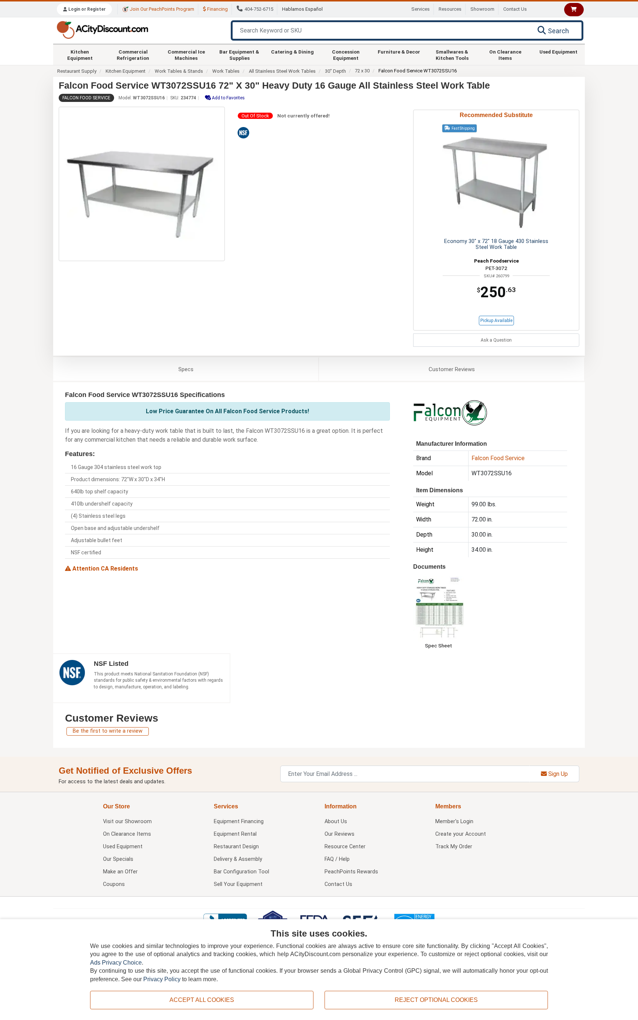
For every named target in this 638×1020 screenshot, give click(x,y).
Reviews (452, 369)
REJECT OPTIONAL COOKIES (436, 1000)
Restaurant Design (236, 846)
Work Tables (226, 71)
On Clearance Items (505, 55)
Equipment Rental (235, 834)
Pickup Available (496, 320)
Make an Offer (120, 872)
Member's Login (454, 821)
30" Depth (335, 71)
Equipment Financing (239, 821)
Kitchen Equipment (80, 55)
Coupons (114, 884)
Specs (185, 369)
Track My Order (453, 846)
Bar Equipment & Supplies (239, 55)
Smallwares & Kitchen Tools (452, 55)
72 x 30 (362, 70)
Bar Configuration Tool (241, 872)
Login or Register (86, 9)
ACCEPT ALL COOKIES (201, 1000)
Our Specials (118, 859)
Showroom (482, 9)
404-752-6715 (258, 9)
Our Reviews (339, 834)
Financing (217, 9)
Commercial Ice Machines (186, 55)
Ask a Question (496, 340)
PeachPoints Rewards (351, 872)
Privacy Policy (162, 979)
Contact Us (515, 9)
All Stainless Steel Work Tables (282, 71)
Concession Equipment (346, 55)
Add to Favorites (228, 97)
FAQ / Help (337, 859)
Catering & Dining (292, 52)
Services (420, 9)
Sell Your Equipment (238, 884)
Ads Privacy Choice (116, 962)
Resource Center (345, 846)
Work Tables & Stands (179, 71)
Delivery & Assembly (238, 859)
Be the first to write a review (108, 731)
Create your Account (460, 834)
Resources (450, 9)
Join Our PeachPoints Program (161, 9)
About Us (336, 821)
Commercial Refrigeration (133, 55)
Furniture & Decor (399, 52)
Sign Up (557, 773)
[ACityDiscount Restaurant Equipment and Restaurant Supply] (102, 29)
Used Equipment (558, 52)
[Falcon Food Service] (450, 412)
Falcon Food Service (86, 97)
